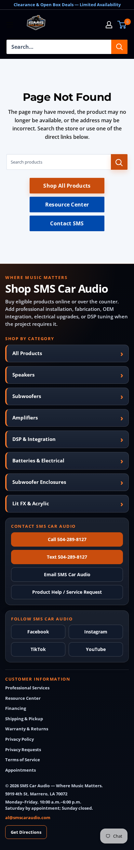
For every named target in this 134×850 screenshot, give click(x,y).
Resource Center (67, 204)
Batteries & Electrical (38, 460)
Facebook (38, 632)
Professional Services (27, 688)
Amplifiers (25, 417)
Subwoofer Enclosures (39, 482)
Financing (15, 708)
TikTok (38, 649)
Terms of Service (22, 760)
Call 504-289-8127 (67, 539)
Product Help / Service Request (67, 592)
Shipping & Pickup (24, 719)
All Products (27, 353)
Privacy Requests (23, 749)
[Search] (119, 47)
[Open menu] (10, 24)
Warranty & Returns (26, 729)
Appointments (20, 770)
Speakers (23, 374)
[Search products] (119, 162)
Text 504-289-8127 (67, 557)
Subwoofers (26, 396)
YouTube (96, 649)
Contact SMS (67, 223)
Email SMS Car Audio (67, 574)
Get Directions (26, 832)
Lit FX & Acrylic (30, 503)
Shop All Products (66, 185)
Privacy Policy (19, 739)
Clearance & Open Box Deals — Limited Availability (67, 4)
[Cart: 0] (122, 25)
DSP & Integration (34, 439)
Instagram (95, 632)
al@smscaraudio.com (27, 817)
